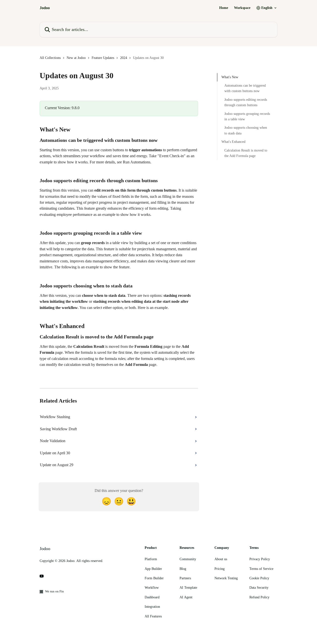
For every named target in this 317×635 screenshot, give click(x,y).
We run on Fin (54, 591)
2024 (123, 58)
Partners (185, 578)
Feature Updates (103, 58)
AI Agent (186, 597)
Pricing (219, 569)
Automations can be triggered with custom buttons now (245, 88)
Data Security (258, 587)
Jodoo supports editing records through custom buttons (245, 102)
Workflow (152, 587)
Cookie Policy (259, 578)
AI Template (188, 587)
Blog (183, 569)
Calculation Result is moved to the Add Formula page (245, 153)
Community (188, 559)
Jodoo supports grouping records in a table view (247, 116)
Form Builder (154, 578)
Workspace (242, 8)
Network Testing (226, 578)
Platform (151, 559)
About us (220, 559)
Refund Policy (259, 597)
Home (223, 8)
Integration (152, 607)
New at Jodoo (76, 58)
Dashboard (152, 597)
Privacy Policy (259, 559)
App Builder (153, 569)
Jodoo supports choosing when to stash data (245, 130)
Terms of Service (261, 569)
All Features (153, 616)
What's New (229, 77)
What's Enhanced (233, 142)
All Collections (50, 58)
